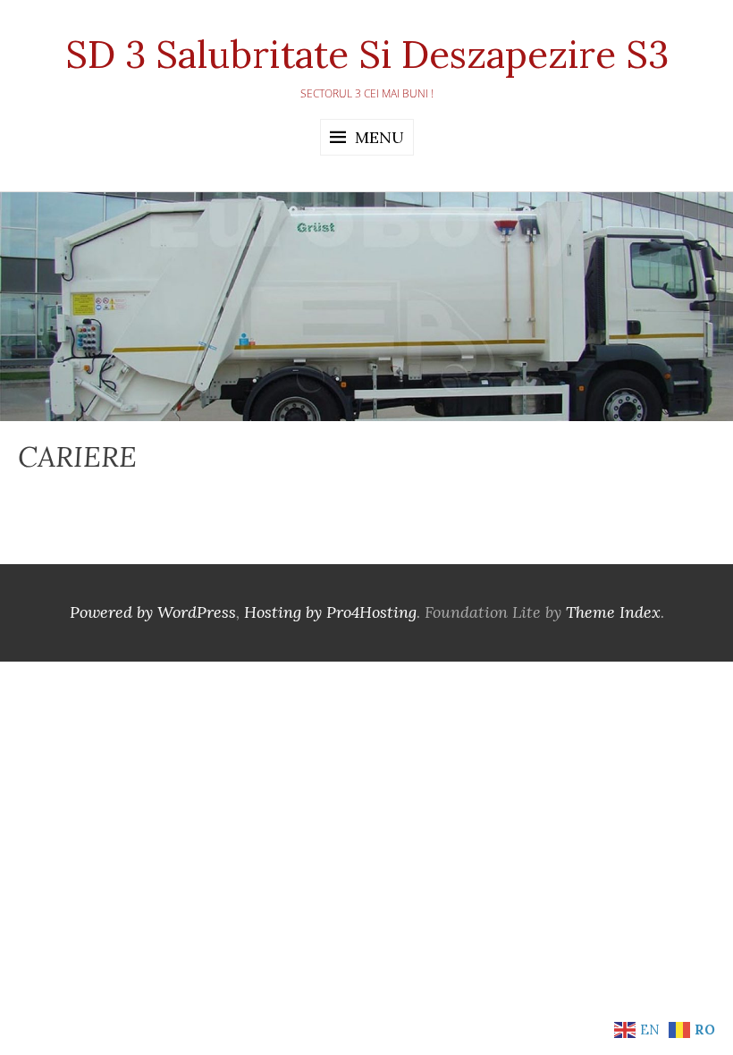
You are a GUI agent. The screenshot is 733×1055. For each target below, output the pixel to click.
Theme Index (613, 612)
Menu (379, 137)
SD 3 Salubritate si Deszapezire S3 (367, 54)
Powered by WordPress (153, 612)
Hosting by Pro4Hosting (330, 612)
